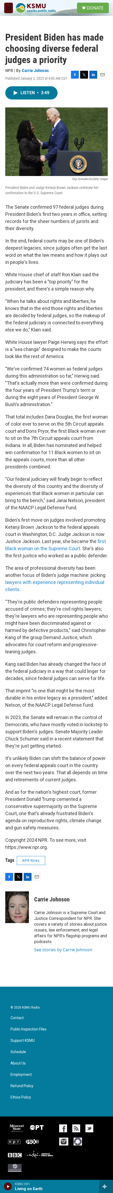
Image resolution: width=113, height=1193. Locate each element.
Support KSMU (23, 1041)
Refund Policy (22, 1086)
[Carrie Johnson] (17, 907)
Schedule (18, 1052)
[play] (8, 1186)
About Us (18, 1063)
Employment (21, 1075)
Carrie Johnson (35, 70)
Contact (17, 1018)
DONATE (95, 8)
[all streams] (106, 1186)
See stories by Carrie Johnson (63, 950)
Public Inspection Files (29, 1029)
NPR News (31, 860)
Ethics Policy (21, 1097)
